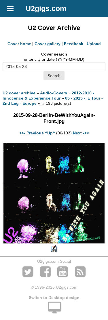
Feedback (73, 43)
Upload (94, 43)
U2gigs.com (46, 8)
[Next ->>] (54, 243)
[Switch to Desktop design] (54, 310)
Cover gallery (47, 43)
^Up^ (50, 133)
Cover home (19, 43)
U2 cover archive (19, 93)
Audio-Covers (53, 93)
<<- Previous (31, 133)
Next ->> (81, 133)
